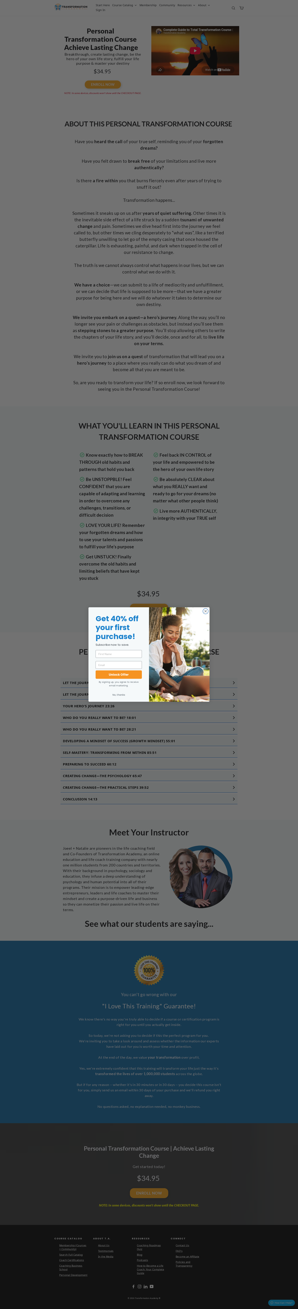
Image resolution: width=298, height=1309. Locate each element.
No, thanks (118, 695)
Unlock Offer (119, 674)
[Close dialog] (205, 611)
